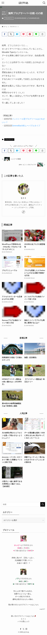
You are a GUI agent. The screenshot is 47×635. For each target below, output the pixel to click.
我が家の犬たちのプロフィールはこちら (23, 605)
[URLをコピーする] (42, 34)
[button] (4, 34)
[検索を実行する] (42, 504)
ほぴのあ (23, 3)
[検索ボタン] (44, 3)
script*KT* (42, 609)
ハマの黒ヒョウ (23, 621)
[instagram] (26, 629)
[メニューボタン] (3, 3)
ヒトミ (23, 198)
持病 (13, 558)
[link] (23, 211)
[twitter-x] (23, 629)
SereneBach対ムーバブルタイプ (26, 126)
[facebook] (21, 629)
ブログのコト (9, 18)
